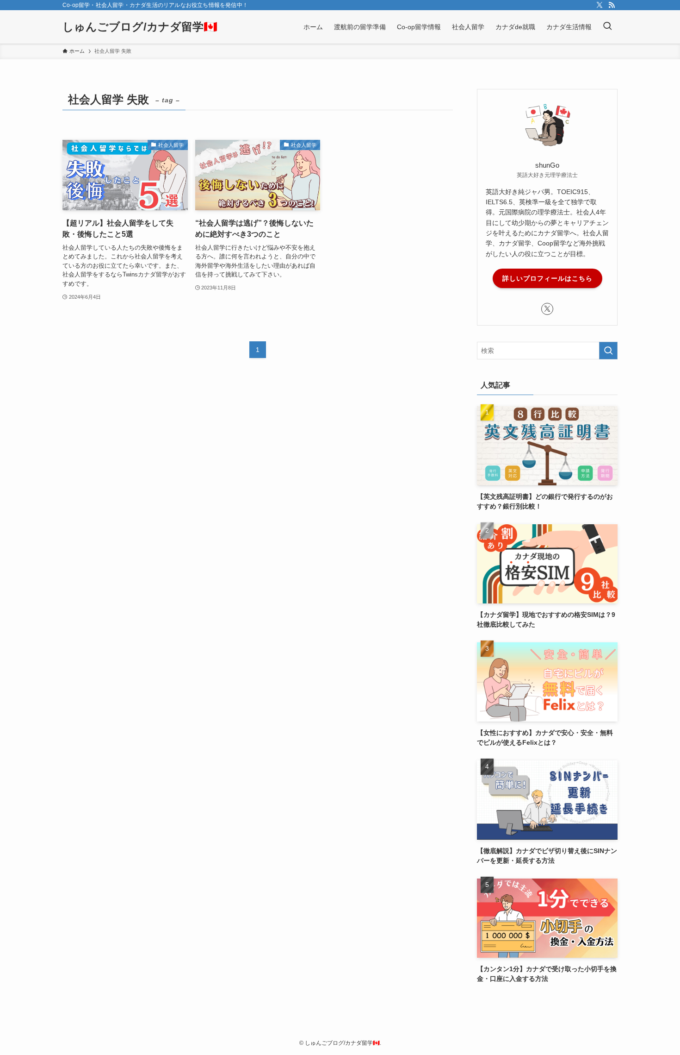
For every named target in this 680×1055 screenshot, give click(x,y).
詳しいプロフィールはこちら (547, 278)
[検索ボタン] (607, 27)
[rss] (612, 5)
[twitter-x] (599, 5)
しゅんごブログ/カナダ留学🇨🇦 (139, 26)
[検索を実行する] (608, 350)
